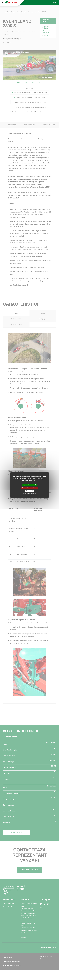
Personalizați (29, 491)
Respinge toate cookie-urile (29, 488)
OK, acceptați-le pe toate (29, 485)
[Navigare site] (2, 2)
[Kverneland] (11, 2)
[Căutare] (47, 8)
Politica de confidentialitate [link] (29, 493)
